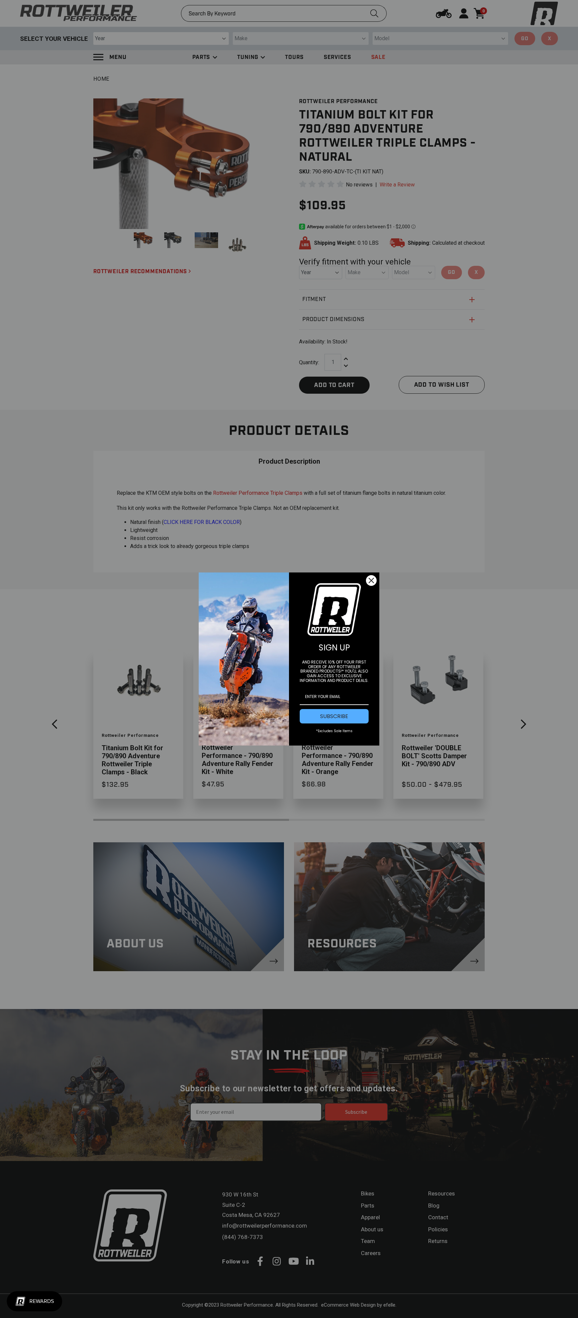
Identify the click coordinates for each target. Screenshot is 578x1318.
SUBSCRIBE (334, 716)
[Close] (371, 580)
